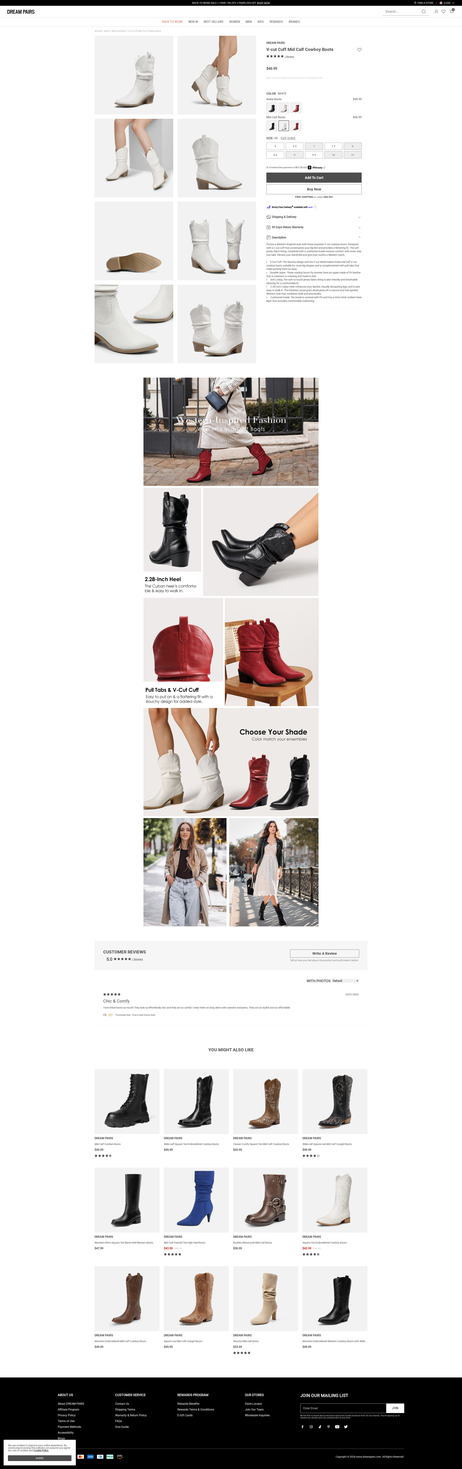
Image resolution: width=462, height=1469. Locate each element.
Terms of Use (66, 1421)
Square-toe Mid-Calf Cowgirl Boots (183, 1341)
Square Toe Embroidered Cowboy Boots (324, 1242)
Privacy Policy (67, 1415)
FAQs (118, 1421)
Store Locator (253, 1403)
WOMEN (234, 21)
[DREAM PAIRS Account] (436, 11)
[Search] (424, 11)
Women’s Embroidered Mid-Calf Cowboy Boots (120, 1341)
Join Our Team (254, 1409)
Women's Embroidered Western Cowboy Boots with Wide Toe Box (338, 1341)
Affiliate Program (68, 1409)
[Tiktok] (320, 1427)
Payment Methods (69, 1426)
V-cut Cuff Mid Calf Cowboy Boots (145, 31)
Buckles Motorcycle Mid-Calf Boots (252, 1242)
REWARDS (276, 21)
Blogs (61, 1438)
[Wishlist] (443, 11)
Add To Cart (314, 177)
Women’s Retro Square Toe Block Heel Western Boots (124, 1242)
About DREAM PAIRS (71, 1403)
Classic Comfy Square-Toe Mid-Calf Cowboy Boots (261, 1144)
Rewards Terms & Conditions (195, 1409)
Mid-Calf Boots (119, 31)
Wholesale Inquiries (257, 1415)
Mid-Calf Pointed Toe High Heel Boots (184, 1242)
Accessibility (66, 1432)
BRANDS (294, 21)
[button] (447, 2)
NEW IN (193, 21)
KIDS (261, 21)
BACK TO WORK (172, 21)
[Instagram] (311, 1427)
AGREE (40, 1458)
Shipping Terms (125, 1409)
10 (333, 154)
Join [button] (395, 1408)
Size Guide (288, 138)
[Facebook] (302, 1427)
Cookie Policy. (41, 1450)
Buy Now (314, 189)
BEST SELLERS (213, 21)
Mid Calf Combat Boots (108, 1144)
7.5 (333, 146)
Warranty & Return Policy (131, 1415)
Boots (107, 31)
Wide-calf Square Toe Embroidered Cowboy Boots (191, 1144)
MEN (249, 21)
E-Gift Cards (185, 1415)
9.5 (314, 154)
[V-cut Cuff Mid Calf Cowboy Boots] (271, 108)
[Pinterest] (328, 1427)
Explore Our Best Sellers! (240, 2)
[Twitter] (346, 1427)
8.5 (275, 154)
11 (352, 154)
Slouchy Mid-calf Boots (246, 1341)
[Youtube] (337, 1427)
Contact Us (122, 1403)
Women (99, 31)
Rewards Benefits (188, 1403)
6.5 (295, 146)
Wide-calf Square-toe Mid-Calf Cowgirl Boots (327, 1144)
